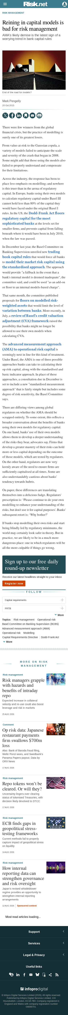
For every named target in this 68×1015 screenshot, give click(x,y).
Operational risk (46, 619)
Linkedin (18, 975)
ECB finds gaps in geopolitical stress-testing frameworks (20, 828)
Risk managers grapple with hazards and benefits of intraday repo (23, 687)
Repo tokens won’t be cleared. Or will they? (22, 786)
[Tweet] (5, 115)
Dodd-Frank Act (50, 637)
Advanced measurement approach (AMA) (26, 628)
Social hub (50, 975)
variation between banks (22, 310)
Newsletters (31, 975)
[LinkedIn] (19, 115)
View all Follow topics (11, 975)
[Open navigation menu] (3, 4)
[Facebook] (12, 115)
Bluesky (37, 975)
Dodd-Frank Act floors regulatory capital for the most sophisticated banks (33, 218)
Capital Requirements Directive (20, 637)
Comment (8, 724)
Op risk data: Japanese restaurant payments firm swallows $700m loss (23, 737)
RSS (57, 975)
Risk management (13, 13)
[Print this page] (39, 115)
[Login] (64, 4)
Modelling (28, 633)
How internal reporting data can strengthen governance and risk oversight (23, 875)
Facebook (24, 975)
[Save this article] (26, 115)
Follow (34, 592)
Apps (44, 975)
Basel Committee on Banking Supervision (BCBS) (30, 624)
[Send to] (32, 115)
